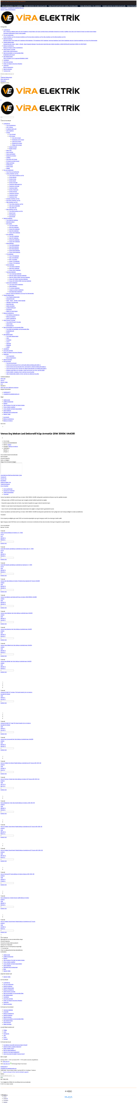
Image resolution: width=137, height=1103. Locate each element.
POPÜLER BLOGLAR (6, 1042)
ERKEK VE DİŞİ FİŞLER (80, 44)
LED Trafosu (6, 31)
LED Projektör (24, 31)
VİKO (4, 58)
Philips (5, 1030)
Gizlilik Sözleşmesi (8, 402)
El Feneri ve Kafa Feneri (86, 31)
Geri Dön (3, 423)
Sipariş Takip (4, 10)
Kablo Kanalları (55, 44)
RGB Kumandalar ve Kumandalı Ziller (13, 1019)
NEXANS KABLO (7, 40)
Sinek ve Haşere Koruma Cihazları (12, 1000)
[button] (3, 81)
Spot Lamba (41, 31)
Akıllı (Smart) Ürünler (9, 991)
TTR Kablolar (36, 40)
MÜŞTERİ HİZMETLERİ (6, 974)
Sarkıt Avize (18, 33)
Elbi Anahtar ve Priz (60, 37)
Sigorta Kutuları (7, 1004)
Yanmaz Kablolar (53, 40)
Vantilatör (6, 997)
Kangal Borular (7, 44)
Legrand (17, 58)
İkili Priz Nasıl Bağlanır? (9, 1050)
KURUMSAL (3, 952)
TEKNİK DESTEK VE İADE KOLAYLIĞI (35, 6)
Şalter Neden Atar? (8, 1048)
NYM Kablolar (29, 40)
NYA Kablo (15, 40)
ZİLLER (13, 55)
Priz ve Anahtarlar (8, 984)
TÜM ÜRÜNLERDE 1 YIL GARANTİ (12, 6)
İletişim (13, 10)
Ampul (30, 31)
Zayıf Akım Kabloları (64, 40)
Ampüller (6, 1012)
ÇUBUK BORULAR (64, 44)
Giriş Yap (3, 378)
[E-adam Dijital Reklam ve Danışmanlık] (68, 1091)
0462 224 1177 (6, 1061)
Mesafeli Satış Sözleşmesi (10, 412)
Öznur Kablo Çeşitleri (9, 407)
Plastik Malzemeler (8, 988)
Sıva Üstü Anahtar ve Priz (36, 37)
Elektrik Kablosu (7, 986)
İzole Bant (72, 44)
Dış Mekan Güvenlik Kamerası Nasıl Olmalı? (15, 1045)
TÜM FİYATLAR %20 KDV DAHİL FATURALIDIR (63, 6)
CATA (13, 58)
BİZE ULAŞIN (4, 1057)
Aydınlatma (6, 983)
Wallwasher (11, 33)
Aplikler (66, 31)
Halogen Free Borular (37, 44)
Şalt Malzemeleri (8, 995)
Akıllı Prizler (6, 51)
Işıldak (24, 33)
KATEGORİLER (4, 980)
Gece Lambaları (49, 31)
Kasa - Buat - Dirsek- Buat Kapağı (21, 44)
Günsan (5, 1039)
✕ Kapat (13, 462)
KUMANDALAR (7, 55)
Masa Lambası (7, 1024)
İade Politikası (7, 410)
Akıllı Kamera (13, 51)
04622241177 (6, 392)
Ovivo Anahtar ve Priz (9, 37)
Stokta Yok (4, 543)
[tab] (7, 489)
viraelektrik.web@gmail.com (8, 1068)
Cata (4, 1032)
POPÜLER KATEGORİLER (7, 1007)
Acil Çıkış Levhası (8, 999)
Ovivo (5, 1037)
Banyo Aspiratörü (8, 67)
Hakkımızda (6, 400)
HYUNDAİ (9, 58)
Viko (4, 1035)
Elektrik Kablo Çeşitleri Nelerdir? (12, 1047)
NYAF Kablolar (44, 40)
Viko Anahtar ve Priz (49, 37)
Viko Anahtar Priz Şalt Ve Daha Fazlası (14, 405)
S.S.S (2, 384)
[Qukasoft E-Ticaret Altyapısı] (68, 1097)
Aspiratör (6, 1002)
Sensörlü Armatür (59, 31)
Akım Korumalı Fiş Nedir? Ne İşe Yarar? (14, 1054)
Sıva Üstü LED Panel (74, 31)
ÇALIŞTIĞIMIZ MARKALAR (7, 1027)
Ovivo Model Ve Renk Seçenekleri (12, 409)
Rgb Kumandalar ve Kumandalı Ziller (13, 993)
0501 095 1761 (6, 1064)
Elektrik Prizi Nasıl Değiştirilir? (11, 1052)
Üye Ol (2, 380)
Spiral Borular (47, 44)
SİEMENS (22, 58)
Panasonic (6, 1034)
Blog (4, 969)
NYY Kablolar (21, 40)
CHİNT (26, 58)
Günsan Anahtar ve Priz (22, 37)
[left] (1, 934)
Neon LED (35, 31)
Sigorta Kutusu (7, 1017)
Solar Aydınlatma (18, 47)
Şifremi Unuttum (13, 387)
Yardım (10, 10)
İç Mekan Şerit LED (15, 31)
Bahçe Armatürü (8, 47)
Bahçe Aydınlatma (8, 990)
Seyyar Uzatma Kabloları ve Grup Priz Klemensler (83, 40)
